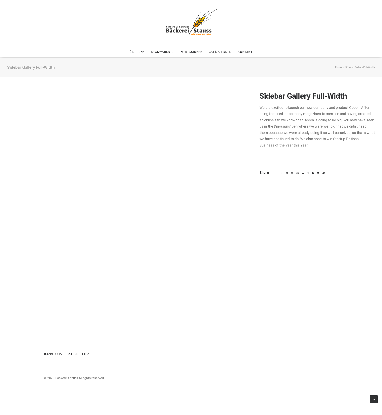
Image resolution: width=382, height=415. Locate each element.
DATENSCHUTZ (77, 354)
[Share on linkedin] (302, 173)
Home (338, 67)
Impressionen (190, 51)
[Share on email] (323, 173)
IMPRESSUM (53, 354)
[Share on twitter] (287, 173)
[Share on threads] (292, 173)
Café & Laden (220, 51)
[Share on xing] (318, 173)
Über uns (137, 51)
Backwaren (160, 51)
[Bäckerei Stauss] (191, 23)
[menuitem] (138, 52)
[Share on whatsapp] (307, 173)
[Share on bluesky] (313, 173)
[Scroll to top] (374, 399)
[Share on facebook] (282, 173)
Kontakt (245, 51)
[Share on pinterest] (297, 173)
